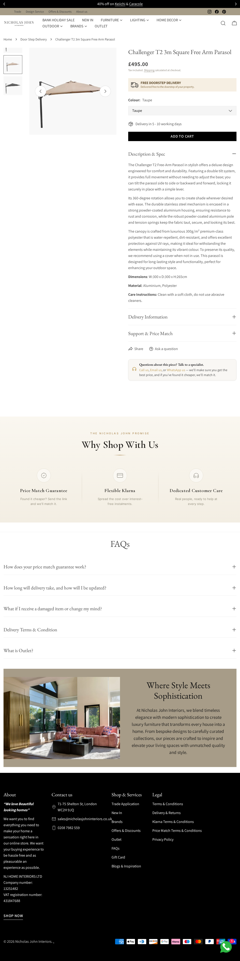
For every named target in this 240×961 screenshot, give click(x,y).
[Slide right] (105, 91)
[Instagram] (209, 12)
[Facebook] (217, 12)
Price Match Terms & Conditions (177, 830)
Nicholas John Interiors (33, 941)
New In (117, 812)
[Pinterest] (224, 12)
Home (8, 39)
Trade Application (125, 803)
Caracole (136, 3)
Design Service (35, 12)
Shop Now (13, 915)
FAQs (116, 848)
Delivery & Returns (166, 812)
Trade (17, 12)
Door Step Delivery (33, 39)
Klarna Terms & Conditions (173, 821)
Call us (144, 370)
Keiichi (120, 3)
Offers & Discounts (60, 12)
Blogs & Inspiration (126, 866)
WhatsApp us (176, 370)
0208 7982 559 (69, 827)
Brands (117, 821)
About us (81, 12)
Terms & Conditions (167, 803)
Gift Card (118, 857)
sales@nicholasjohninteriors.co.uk (85, 818)
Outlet (116, 839)
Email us (156, 370)
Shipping (149, 70)
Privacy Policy (162, 839)
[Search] (223, 23)
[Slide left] (40, 91)
